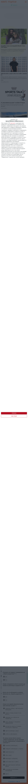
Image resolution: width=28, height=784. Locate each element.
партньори (12, 123)
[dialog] (14, 392)
